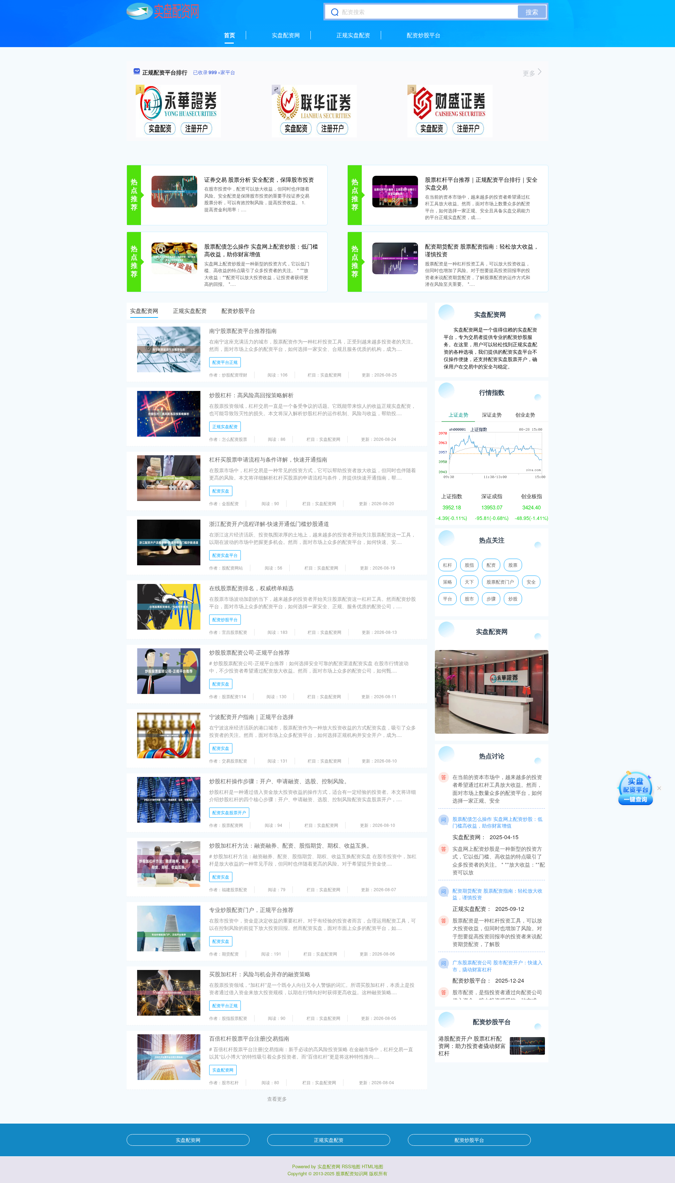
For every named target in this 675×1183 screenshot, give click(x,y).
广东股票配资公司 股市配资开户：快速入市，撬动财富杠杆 (497, 952)
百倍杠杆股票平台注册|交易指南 (249, 1038)
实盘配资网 (286, 35)
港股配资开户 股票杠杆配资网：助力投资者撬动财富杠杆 (472, 1045)
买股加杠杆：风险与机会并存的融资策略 (259, 974)
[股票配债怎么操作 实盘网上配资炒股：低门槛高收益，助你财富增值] (174, 257)
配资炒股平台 (424, 35)
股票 (513, 564)
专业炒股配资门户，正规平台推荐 (251, 910)
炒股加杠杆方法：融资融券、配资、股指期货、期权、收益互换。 (290, 845)
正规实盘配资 (353, 35)
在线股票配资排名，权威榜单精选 (251, 588)
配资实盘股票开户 (229, 812)
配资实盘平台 (225, 555)
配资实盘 (220, 491)
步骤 (491, 598)
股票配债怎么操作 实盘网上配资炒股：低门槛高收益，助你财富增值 (261, 250)
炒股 (513, 598)
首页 (229, 35)
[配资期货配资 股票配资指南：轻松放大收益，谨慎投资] (395, 257)
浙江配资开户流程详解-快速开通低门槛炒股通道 (269, 524)
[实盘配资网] (163, 11)
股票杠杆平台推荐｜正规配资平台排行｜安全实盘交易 (481, 183)
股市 (469, 598)
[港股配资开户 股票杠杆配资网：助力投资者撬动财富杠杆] (527, 1046)
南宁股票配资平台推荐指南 (243, 331)
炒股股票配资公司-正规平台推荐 (249, 652)
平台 (447, 598)
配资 (491, 564)
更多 (530, 72)
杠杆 (447, 564)
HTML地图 (372, 1166)
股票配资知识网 (352, 1173)
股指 (469, 564)
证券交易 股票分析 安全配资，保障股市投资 (259, 179)
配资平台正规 (225, 362)
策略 (447, 581)
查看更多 (277, 1098)
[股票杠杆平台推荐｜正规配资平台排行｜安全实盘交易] (395, 190)
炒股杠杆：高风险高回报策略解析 (251, 395)
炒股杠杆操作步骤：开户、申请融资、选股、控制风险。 (279, 781)
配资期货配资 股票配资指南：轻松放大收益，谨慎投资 (482, 250)
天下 (469, 581)
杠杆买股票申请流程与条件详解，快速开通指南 (268, 459)
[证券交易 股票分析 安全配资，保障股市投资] (174, 190)
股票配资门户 (500, 581)
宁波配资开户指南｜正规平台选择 (251, 717)
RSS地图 (351, 1166)
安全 (531, 581)
